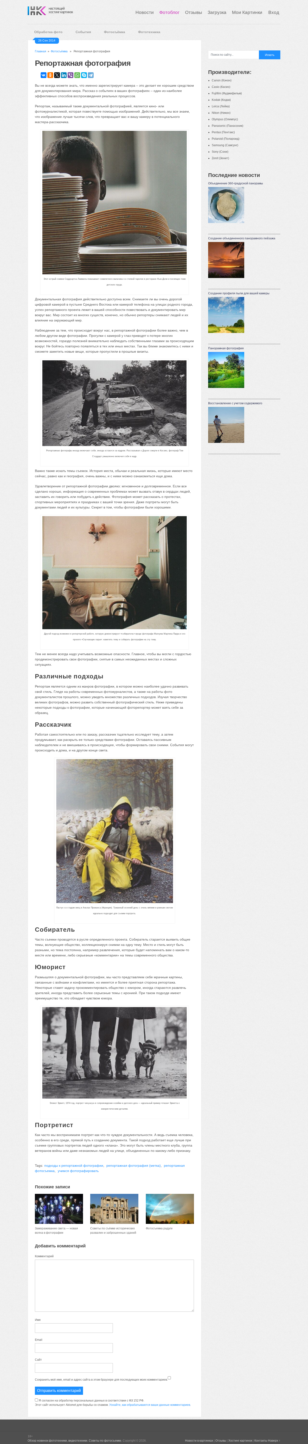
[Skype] (84, 75)
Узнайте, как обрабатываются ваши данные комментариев (149, 1405)
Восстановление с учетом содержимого (235, 403)
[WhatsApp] (77, 75)
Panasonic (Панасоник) (227, 125)
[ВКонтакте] (43, 75)
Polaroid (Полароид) (225, 138)
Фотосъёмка (114, 32)
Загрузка (217, 12)
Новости (144, 12)
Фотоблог (169, 12)
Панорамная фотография (226, 348)
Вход (273, 12)
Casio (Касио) (221, 87)
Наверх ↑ (274, 1440)
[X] (57, 75)
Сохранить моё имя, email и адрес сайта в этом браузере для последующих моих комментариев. (101, 1379)
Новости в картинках (199, 1440)
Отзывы (193, 12)
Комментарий (44, 1256)
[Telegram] (91, 75)
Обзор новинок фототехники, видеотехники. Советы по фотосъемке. (75, 1440)
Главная (40, 51)
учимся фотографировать (78, 1171)
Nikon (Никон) (221, 113)
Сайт (38, 1359)
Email (38, 1339)
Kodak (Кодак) (221, 100)
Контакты (260, 1440)
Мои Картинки (247, 12)
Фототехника (149, 32)
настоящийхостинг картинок (61, 10)
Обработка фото (48, 32)
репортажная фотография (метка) (133, 1165)
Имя (38, 1320)
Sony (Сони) (220, 151)
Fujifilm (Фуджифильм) (227, 93)
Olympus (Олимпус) (225, 119)
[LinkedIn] (64, 75)
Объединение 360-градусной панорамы (235, 183)
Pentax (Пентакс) (223, 132)
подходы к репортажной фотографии (73, 1165)
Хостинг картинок (240, 1440)
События (83, 32)
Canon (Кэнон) (221, 80)
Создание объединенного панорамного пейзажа (241, 238)
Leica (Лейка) (221, 106)
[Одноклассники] (50, 75)
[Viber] (70, 75)
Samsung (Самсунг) (225, 145)
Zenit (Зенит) (220, 158)
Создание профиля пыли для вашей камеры (239, 293)
